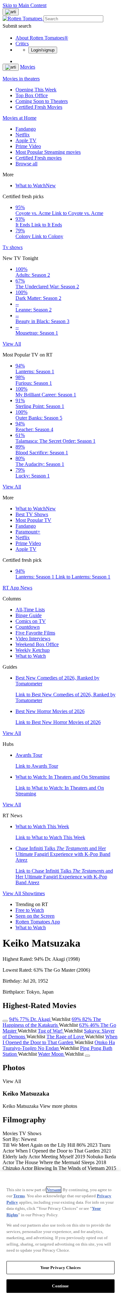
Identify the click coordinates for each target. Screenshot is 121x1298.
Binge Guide (28, 615)
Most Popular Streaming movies (48, 152)
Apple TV (25, 140)
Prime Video (28, 146)
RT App (11, 587)
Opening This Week (35, 89)
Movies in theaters (21, 78)
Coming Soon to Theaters (41, 101)
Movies (27, 67)
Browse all (26, 163)
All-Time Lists (30, 609)
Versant (54, 1189)
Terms (19, 1195)
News (26, 587)
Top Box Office (31, 95)
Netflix (22, 134)
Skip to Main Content (24, 5)
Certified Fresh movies (38, 158)
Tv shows (13, 247)
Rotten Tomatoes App (37, 921)
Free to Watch (29, 910)
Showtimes (33, 893)
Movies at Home (19, 118)
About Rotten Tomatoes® (41, 38)
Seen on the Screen (35, 916)
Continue (60, 1286)
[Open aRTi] (11, 11)
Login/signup (43, 50)
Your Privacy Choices (60, 1267)
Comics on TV (30, 621)
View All (12, 344)
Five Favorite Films (35, 632)
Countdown (27, 627)
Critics (22, 43)
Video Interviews (32, 638)
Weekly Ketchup (32, 650)
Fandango (25, 129)
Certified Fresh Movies (38, 107)
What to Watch (35, 185)
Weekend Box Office (37, 644)
